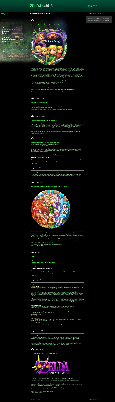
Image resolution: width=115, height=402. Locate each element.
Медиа (4, 32)
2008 (93, 20)
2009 (91, 20)
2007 (95, 20)
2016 (97, 18)
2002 (106, 20)
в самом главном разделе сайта (46, 91)
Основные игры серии (8, 29)
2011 (108, 18)
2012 (106, 18)
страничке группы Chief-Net (48, 155)
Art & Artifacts (65, 161)
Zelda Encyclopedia (58, 159)
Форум (4, 40)
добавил (62, 155)
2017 (95, 18)
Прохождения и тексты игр (9, 27)
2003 (104, 20)
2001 (108, 20)
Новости (4, 19)
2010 (89, 20)
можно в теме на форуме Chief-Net (64, 307)
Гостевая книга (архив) (8, 38)
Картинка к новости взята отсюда (38, 94)
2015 (99, 18)
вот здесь (36, 292)
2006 (97, 20)
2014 (101, 18)
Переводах (78, 175)
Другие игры (5, 30)
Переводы (5, 23)
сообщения (63, 292)
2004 (101, 20)
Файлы (4, 21)
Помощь (4, 25)
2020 (89, 18)
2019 (91, 18)
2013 (103, 18)
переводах (45, 133)
